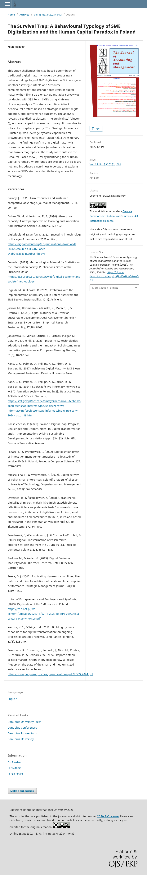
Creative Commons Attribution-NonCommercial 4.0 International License (114, 215)
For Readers (14, 762)
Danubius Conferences (22, 727)
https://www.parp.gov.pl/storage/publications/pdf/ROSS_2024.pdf (50, 674)
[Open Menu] (7, 4)
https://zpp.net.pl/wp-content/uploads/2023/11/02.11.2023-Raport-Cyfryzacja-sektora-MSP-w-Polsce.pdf (44, 613)
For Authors (14, 768)
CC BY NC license (108, 816)
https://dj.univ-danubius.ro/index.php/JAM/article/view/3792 (114, 276)
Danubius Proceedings (22, 733)
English (12, 699)
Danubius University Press (24, 722)
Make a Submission (22, 791)
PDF (97, 128)
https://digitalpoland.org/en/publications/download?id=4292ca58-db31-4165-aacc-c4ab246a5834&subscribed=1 (42, 248)
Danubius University (21, 739)
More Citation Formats (105, 287)
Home (11, 14)
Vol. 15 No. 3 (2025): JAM (48, 14)
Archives (24, 14)
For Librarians (15, 773)
